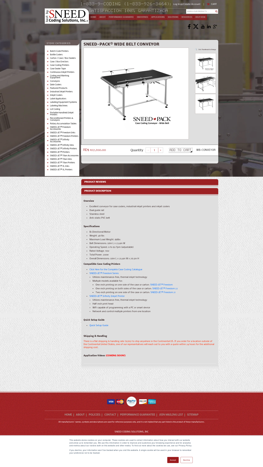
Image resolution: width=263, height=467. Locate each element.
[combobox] (202, 11)
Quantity (137, 150)
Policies (94, 415)
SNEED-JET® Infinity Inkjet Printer (107, 296)
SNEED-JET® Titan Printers (62, 163)
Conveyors (55, 81)
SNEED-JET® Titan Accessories (64, 156)
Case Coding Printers (59, 65)
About (80, 415)
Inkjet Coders (56, 95)
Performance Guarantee (137, 415)
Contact (110, 415)
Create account (191, 4)
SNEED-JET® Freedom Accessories (60, 128)
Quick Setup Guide (98, 325)
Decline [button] (186, 460)
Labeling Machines (58, 106)
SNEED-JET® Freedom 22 (165, 288)
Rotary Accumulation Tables (63, 124)
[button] (102, 17)
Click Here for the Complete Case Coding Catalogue (115, 269)
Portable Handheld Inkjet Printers (62, 114)
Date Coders (55, 85)
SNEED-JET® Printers (60, 152)
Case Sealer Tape (58, 69)
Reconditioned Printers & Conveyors (61, 119)
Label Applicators (58, 99)
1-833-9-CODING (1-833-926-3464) (125, 4)
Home (68, 415)
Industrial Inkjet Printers (61, 92)
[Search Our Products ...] (216, 11)
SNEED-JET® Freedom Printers (64, 136)
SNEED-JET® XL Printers (61, 170)
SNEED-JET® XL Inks (59, 166)
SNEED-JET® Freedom (161, 285)
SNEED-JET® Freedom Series (104, 273)
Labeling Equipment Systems (63, 102)
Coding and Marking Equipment (59, 77)
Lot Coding (55, 109)
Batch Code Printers (59, 51)
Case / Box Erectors (59, 62)
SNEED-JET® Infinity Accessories (59, 141)
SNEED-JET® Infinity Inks (62, 145)
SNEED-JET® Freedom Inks (62, 133)
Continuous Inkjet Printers (62, 72)
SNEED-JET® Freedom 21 (163, 292)
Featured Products (58, 88)
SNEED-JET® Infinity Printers (63, 149)
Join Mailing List (171, 415)
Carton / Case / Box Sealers (63, 58)
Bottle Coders (56, 55)
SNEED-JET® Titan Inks (61, 159)
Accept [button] (173, 460)
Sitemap (192, 415)
